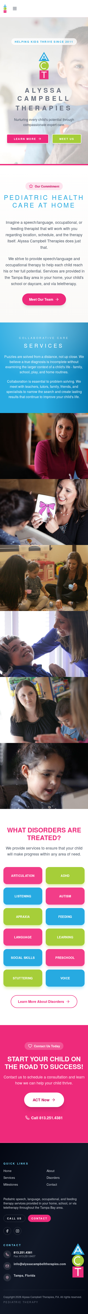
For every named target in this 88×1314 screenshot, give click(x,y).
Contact (52, 1184)
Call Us (14, 1218)
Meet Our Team (41, 299)
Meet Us (66, 139)
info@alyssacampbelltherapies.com (40, 1264)
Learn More (25, 139)
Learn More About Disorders (41, 1001)
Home (7, 1171)
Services (9, 1177)
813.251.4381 (23, 1252)
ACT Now (41, 1100)
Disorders (53, 1177)
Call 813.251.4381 (47, 1118)
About (50, 1171)
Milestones (10, 1184)
